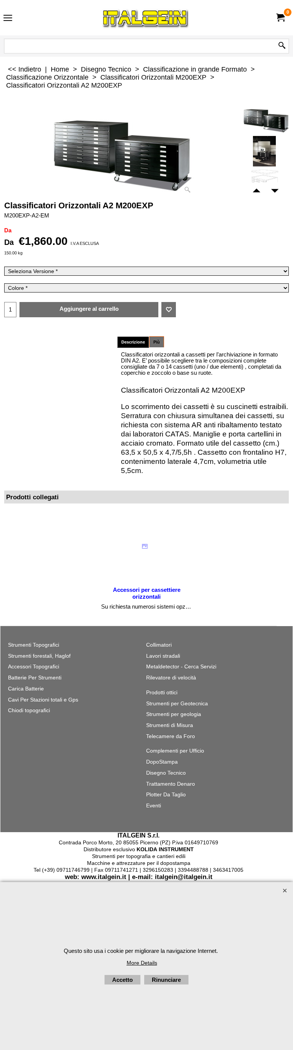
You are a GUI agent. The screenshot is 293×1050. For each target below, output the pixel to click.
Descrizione (133, 342)
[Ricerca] (282, 46)
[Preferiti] (168, 309)
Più (156, 342)
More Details (142, 963)
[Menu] (7, 18)
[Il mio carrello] (280, 17)
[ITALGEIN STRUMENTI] (145, 17)
